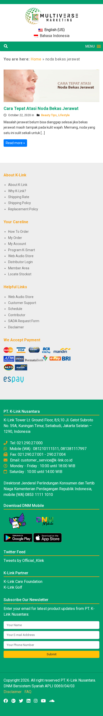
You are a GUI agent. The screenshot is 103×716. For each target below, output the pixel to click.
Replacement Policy (23, 209)
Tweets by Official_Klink (24, 560)
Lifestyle (64, 115)
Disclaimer (16, 327)
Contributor (16, 315)
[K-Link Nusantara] (51, 13)
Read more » (15, 143)
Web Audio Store (21, 256)
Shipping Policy (19, 203)
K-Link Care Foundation (23, 581)
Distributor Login (20, 262)
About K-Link (17, 185)
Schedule (15, 309)
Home (36, 59)
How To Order (18, 231)
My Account (17, 244)
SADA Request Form (23, 321)
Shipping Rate (18, 197)
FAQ (27, 691)
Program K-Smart (21, 250)
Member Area (18, 268)
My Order (15, 238)
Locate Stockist (19, 274)
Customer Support (22, 303)
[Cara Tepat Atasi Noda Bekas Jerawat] (51, 85)
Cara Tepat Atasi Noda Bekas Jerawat (41, 108)
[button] (90, 46)
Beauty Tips (49, 115)
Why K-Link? (17, 191)
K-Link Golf (13, 587)
